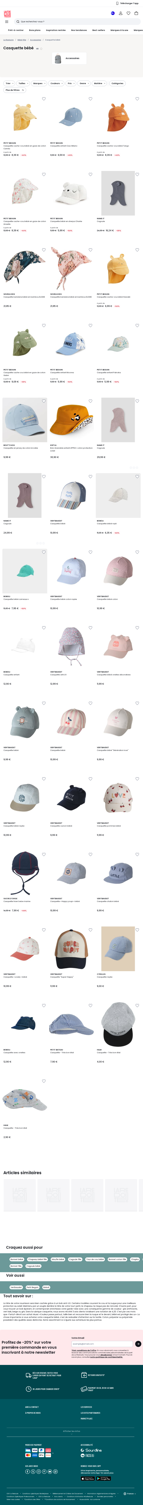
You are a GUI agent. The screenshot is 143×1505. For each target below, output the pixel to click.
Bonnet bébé (17, 1259)
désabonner (106, 1355)
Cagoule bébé (33, 1266)
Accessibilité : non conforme (90, 1499)
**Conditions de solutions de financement (59, 1499)
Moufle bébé (58, 1259)
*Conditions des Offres (32, 1499)
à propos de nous (32, 1413)
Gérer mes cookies (13, 1499)
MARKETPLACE (86, 1418)
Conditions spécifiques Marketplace (35, 1494)
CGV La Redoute (12, 1494)
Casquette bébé (52, 40)
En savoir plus (107, 1473)
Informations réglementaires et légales (101, 1494)
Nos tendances (79, 30)
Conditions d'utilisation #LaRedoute (80, 1497)
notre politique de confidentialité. (106, 1357)
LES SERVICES (86, 1407)
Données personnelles (105, 1497)
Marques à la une (119, 30)
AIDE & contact (32, 1407)
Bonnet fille (16, 1266)
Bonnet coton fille (117, 1259)
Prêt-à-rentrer (16, 30)
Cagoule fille (75, 1259)
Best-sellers (98, 30)
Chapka (135, 1259)
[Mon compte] (120, 13)
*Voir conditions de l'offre (84, 1350)
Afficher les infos (71, 1431)
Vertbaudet (16, 1287)
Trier (8, 83)
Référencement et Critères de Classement (68, 1494)
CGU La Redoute (44, 1497)
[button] (136, 13)
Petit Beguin (32, 1287)
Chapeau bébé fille (37, 1259)
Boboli (46, 1287)
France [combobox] (130, 1493)
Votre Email (78, 1338)
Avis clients (58, 1497)
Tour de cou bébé (95, 1259)
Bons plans (34, 30)
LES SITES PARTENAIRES (90, 1413)
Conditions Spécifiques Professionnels (20, 1497)
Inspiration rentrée (56, 30)
